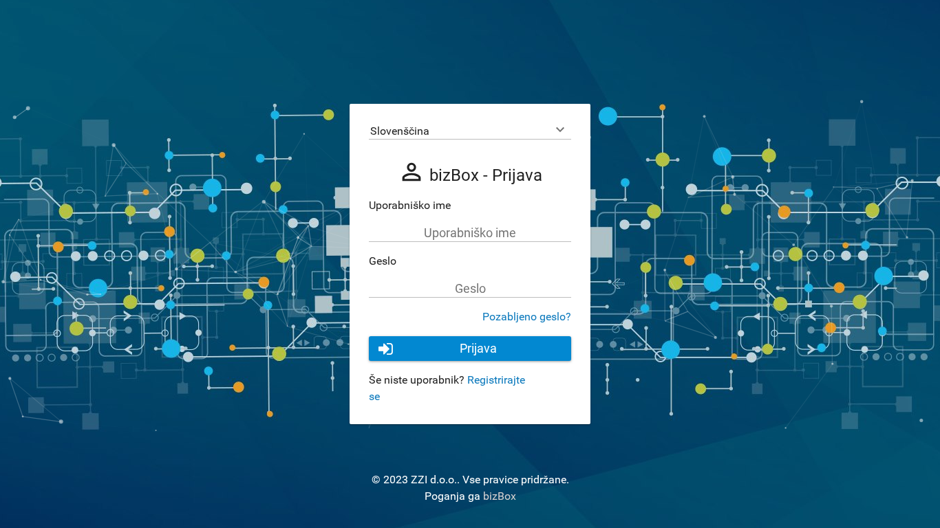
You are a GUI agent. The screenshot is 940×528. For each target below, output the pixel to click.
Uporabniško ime (410, 205)
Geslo (382, 260)
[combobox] (470, 131)
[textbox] (470, 233)
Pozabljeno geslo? (526, 316)
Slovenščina (399, 131)
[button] (470, 348)
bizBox (499, 496)
